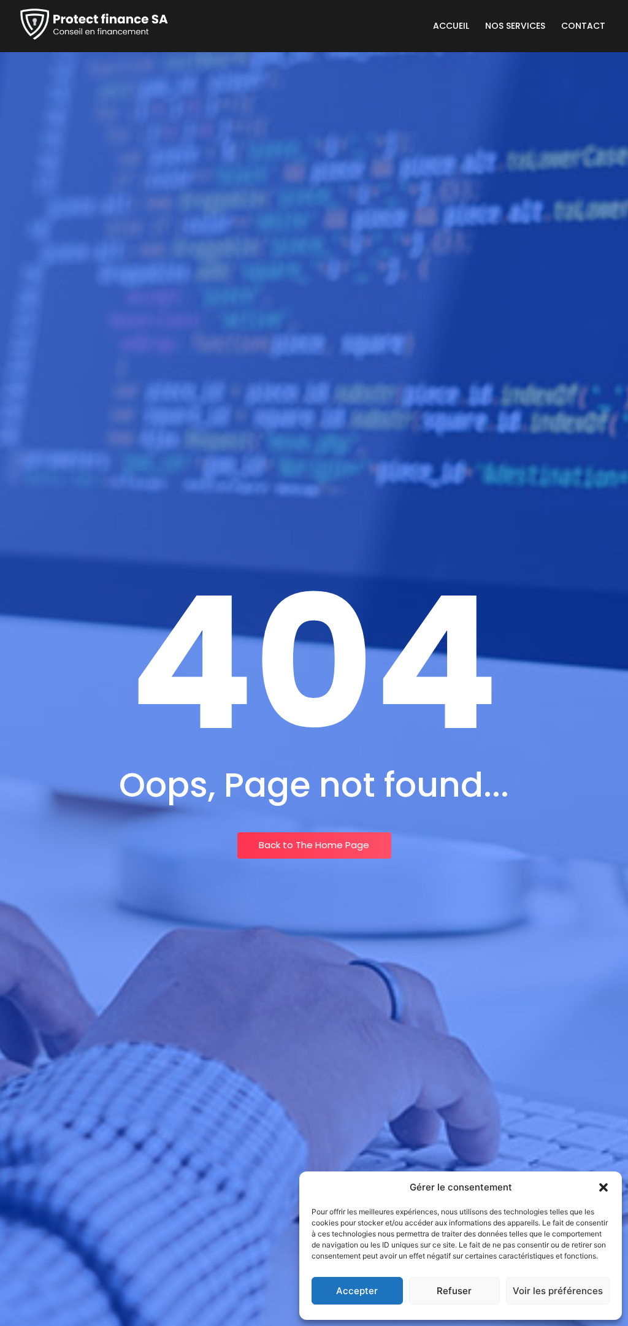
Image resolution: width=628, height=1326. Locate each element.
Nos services (515, 26)
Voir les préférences (558, 1291)
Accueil (451, 26)
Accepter (357, 1291)
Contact (583, 26)
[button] (603, 1187)
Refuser (454, 1291)
